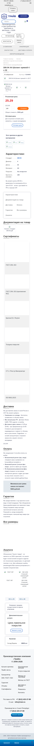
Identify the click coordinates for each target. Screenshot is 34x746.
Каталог (19, 59)
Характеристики (12, 195)
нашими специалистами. (11, 567)
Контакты (21, 692)
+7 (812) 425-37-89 (23, 699)
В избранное (8, 74)
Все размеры (22, 210)
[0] (25, 21)
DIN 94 (19, 158)
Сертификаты (6, 689)
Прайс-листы (6, 670)
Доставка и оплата (22, 685)
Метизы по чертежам (22, 676)
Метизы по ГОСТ (24, 680)
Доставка (9, 205)
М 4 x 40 (23, 599)
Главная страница (8, 59)
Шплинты (5, 63)
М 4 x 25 (11, 599)
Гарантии (9, 210)
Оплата (19, 205)
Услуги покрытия (24, 671)
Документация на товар (14, 200)
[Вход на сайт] (4, 11)
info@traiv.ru (20, 702)
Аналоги (9, 215)
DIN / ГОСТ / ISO (7, 678)
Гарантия (5, 682)
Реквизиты (22, 689)
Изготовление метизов (23, 667)
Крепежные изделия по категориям (12, 61)
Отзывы (4, 686)
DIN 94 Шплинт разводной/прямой (12, 65)
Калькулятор (6, 675)
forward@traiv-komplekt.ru (13, 462)
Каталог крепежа (7, 667)
